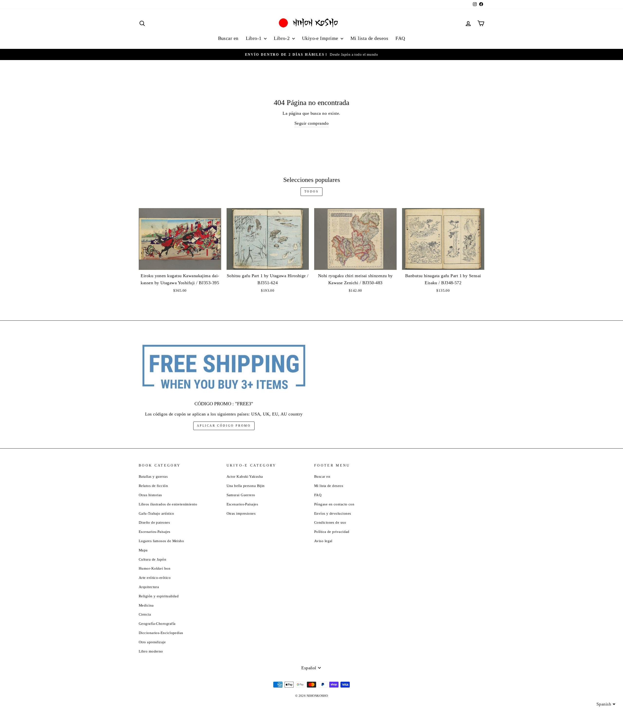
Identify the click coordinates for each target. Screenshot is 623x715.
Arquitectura (149, 587)
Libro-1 (254, 38)
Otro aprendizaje (152, 642)
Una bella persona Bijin (246, 486)
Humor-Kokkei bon (154, 568)
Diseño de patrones (154, 522)
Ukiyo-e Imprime (320, 38)
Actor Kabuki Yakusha (245, 476)
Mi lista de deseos (369, 38)
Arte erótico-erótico (155, 577)
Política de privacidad (331, 532)
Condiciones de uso (330, 522)
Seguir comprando (311, 123)
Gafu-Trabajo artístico (156, 513)
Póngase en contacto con (334, 504)
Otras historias (150, 495)
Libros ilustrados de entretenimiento (168, 504)
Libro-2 (282, 38)
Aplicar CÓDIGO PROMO (224, 425)
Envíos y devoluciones (332, 513)
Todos (311, 191)
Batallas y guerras (153, 476)
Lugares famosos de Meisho (161, 541)
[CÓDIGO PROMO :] (224, 367)
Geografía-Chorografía (157, 623)
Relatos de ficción (153, 486)
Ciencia (145, 614)
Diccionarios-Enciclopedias (161, 633)
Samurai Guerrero (241, 495)
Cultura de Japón (152, 559)
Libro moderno (151, 651)
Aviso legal (323, 541)
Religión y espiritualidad (159, 596)
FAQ (400, 38)
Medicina (146, 605)
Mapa (143, 550)
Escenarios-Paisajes (154, 532)
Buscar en (228, 38)
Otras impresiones (241, 513)
